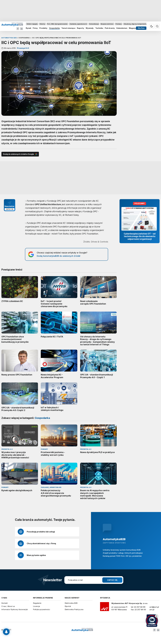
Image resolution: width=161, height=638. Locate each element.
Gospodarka (54, 28)
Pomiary (119, 24)
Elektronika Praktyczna (74, 609)
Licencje (36, 606)
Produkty (43, 28)
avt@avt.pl (154, 607)
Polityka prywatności (41, 609)
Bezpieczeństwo (107, 24)
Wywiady (90, 28)
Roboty (42, 24)
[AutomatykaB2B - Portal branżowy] (12, 24)
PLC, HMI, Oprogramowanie (57, 24)
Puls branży (110, 28)
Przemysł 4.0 (23, 48)
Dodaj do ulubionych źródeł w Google (18, 154)
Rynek (28, 28)
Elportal (68, 606)
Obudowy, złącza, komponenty (135, 24)
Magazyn (133, 28)
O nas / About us (8, 606)
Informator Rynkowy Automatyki (14, 609)
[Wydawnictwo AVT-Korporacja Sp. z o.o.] (104, 607)
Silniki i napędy (32, 24)
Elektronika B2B (71, 603)
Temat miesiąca (68, 28)
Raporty (80, 28)
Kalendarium (121, 28)
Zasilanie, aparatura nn (78, 24)
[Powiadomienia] (6, 631)
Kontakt (4, 603)
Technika (99, 28)
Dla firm (141, 28)
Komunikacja (94, 24)
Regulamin (37, 603)
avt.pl (151, 609)
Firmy (35, 28)
